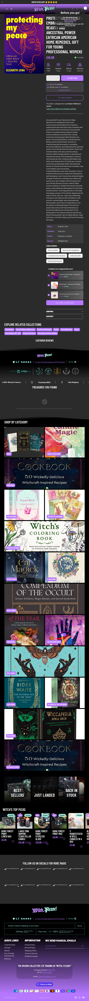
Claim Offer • (65, 303)
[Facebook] (75, 997)
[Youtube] (83, 997)
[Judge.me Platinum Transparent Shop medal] (39, 371)
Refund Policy (30, 948)
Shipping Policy (30, 950)
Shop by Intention (29, 333)
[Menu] (6, 9)
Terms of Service (31, 953)
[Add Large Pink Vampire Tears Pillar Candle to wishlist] (30, 844)
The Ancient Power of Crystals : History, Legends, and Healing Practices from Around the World (70, 294)
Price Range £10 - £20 (12, 333)
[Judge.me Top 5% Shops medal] (66, 371)
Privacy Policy (30, 945)
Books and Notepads (44, 329)
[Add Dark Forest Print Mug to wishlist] (64, 838)
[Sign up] (82, 946)
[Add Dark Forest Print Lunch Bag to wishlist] (13, 841)
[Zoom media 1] (24, 44)
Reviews (7, 959)
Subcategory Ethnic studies (47, 333)
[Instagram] (79, 997)
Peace (77, 329)
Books (56, 329)
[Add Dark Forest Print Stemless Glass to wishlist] (47, 844)
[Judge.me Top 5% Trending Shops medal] (75, 371)
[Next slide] (82, 833)
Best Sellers (9, 329)
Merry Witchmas (66, 329)
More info (79, 925)
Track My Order (9, 945)
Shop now (17, 800)
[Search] (11, 9)
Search (7, 950)
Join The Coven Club (64, 90)
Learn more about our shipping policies (61, 109)
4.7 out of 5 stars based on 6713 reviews (50, 362)
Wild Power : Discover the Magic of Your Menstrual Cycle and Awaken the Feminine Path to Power (70, 284)
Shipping (49, 311)
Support (49, 316)
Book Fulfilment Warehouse (25, 329)
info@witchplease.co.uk (47, 976)
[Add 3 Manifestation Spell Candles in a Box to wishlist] (81, 846)
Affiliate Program (31, 956)
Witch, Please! (12, 997)
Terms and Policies (44, 997)
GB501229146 (47, 972)
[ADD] (12, 825)
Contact (7, 948)
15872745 (51, 970)
